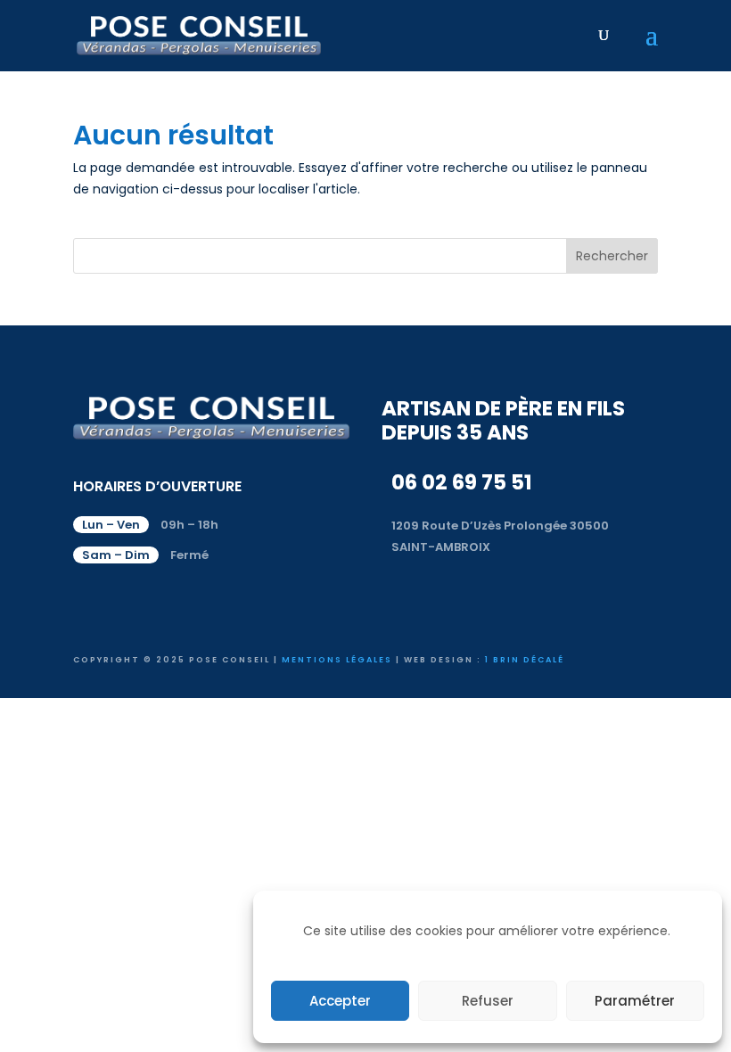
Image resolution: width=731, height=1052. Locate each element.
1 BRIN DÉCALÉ (524, 659)
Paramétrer (635, 1000)
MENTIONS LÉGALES (337, 659)
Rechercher (612, 256)
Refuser (487, 1000)
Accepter (340, 1000)
